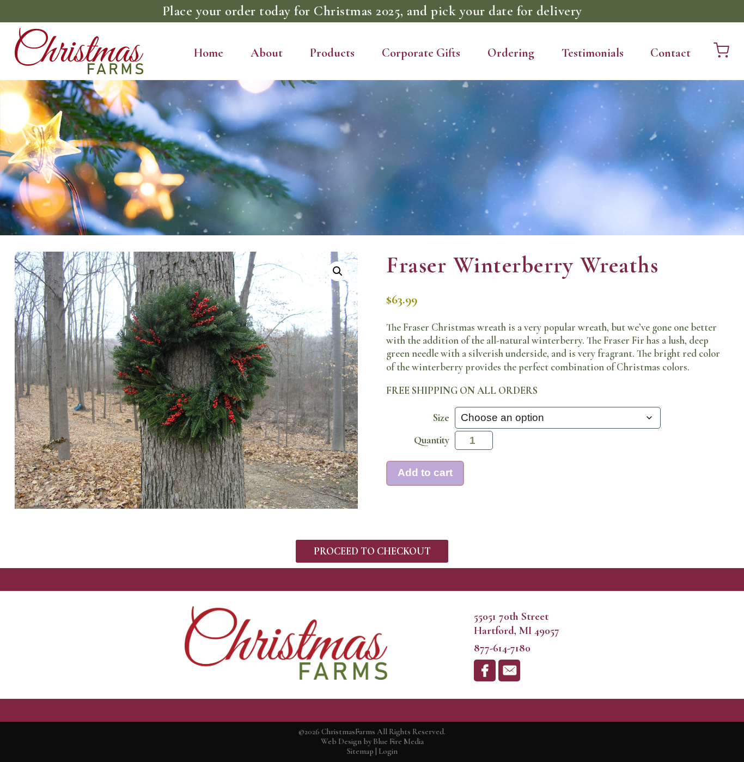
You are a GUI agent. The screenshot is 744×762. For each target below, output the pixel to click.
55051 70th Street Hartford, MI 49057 (516, 623)
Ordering (510, 53)
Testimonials (593, 53)
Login (388, 751)
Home (208, 53)
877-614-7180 (502, 648)
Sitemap (360, 751)
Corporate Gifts (421, 53)
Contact (670, 53)
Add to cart (425, 472)
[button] (337, 271)
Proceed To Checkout (372, 551)
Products (332, 53)
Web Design (341, 741)
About (267, 53)
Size (441, 418)
